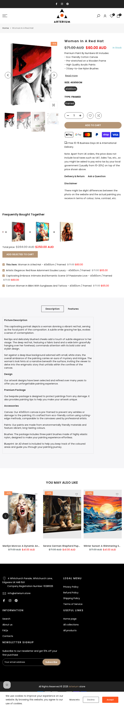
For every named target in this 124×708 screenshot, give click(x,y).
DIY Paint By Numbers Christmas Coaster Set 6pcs (75, 546)
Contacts (7, 636)
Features (73, 308)
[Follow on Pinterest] (67, 4)
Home (5, 28)
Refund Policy (70, 592)
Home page (70, 618)
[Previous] (8, 75)
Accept (110, 699)
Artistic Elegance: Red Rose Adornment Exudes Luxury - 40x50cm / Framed (48, 270)
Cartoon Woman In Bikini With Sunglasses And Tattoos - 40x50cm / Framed (49, 285)
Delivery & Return (74, 176)
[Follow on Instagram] (62, 4)
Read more (71, 75)
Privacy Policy (70, 586)
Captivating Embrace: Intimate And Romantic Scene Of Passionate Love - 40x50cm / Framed (59, 275)
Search (6, 618)
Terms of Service (73, 604)
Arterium (74, 686)
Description (53, 308)
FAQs (5, 630)
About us (7, 624)
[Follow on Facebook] (56, 4)
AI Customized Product (24, 497)
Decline (91, 699)
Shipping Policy (71, 598)
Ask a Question (97, 176)
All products (70, 630)
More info (74, 699)
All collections (71, 624)
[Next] (54, 75)
